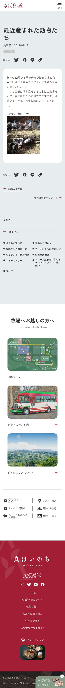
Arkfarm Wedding (30, 628)
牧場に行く (32, 606)
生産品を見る (32, 620)
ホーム (32, 592)
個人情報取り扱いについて (16, 678)
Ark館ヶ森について (32, 599)
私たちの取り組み (32, 613)
